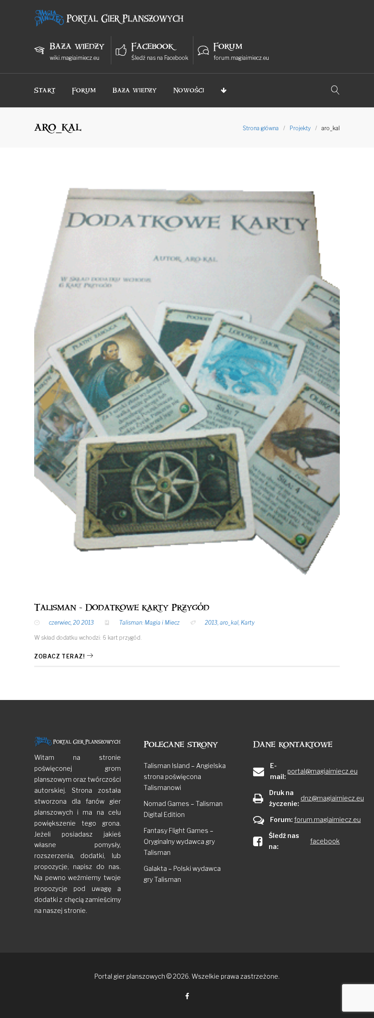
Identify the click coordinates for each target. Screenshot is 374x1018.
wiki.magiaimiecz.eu (74, 57)
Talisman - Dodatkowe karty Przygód (121, 607)
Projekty (300, 128)
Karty (248, 622)
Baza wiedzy (135, 90)
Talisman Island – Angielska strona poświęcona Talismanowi (185, 776)
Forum (84, 90)
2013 (211, 622)
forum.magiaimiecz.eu (241, 57)
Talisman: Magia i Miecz (149, 622)
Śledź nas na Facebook (159, 57)
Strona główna (261, 128)
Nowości (188, 90)
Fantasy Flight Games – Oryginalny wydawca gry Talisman (179, 841)
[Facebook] (187, 996)
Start (45, 90)
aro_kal (229, 622)
